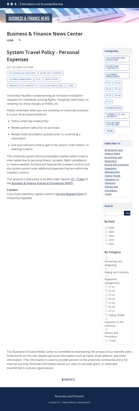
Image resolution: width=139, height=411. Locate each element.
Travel (71, 85)
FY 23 (108, 89)
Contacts (69, 379)
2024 (111, 235)
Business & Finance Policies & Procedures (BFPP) (42, 183)
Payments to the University (21, 85)
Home (10, 40)
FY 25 (38, 79)
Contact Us (54, 402)
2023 (111, 239)
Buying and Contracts (51, 73)
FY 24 (118, 89)
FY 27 (108, 101)
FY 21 (108, 82)
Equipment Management (20, 79)
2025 (111, 231)
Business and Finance (69, 396)
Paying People (51, 79)
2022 (111, 243)
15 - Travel (77, 179)
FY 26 (118, 95)
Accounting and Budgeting (22, 73)
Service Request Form (69, 194)
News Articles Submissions (77, 402)
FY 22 (118, 82)
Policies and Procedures (51, 85)
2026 (111, 227)
